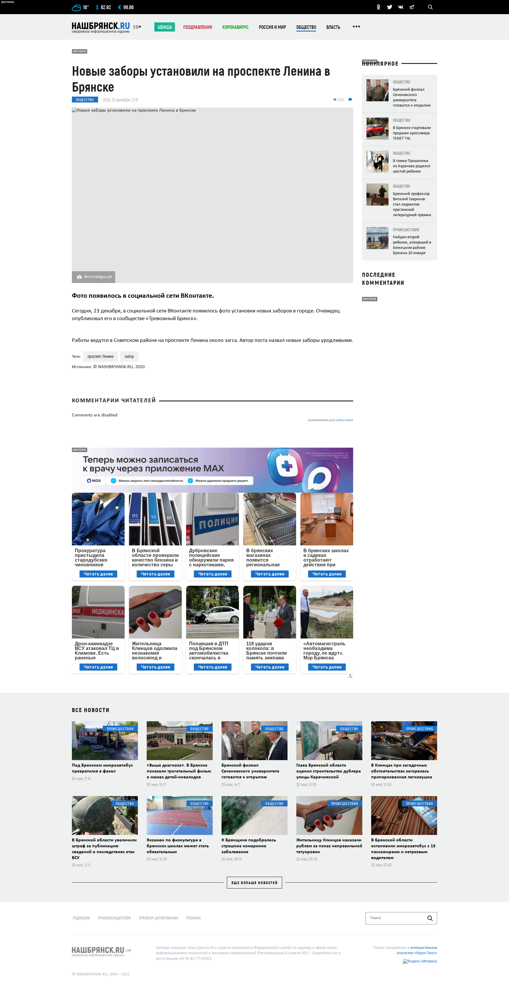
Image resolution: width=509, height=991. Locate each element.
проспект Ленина (100, 356)
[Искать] (430, 918)
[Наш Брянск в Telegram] (411, 7)
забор (129, 356)
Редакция (81, 917)
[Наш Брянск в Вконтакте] (400, 7)
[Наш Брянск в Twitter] (389, 7)
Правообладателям (114, 917)
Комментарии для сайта (330, 420)
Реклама (193, 917)
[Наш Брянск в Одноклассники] (378, 7)
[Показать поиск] (430, 7)
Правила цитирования (158, 917)
